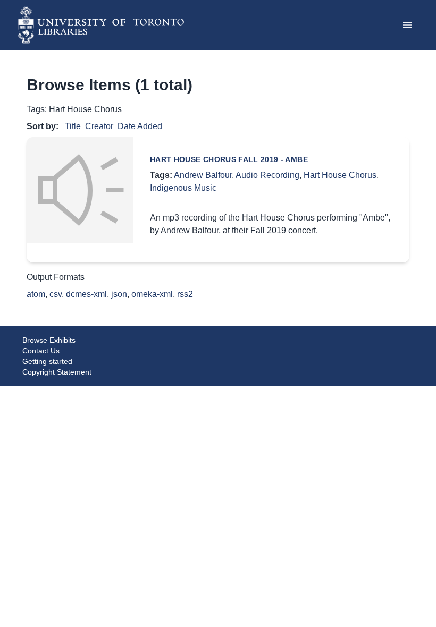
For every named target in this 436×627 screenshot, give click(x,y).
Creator (99, 126)
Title (73, 126)
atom (36, 294)
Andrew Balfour (203, 175)
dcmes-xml (86, 294)
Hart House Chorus (340, 175)
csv (55, 294)
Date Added (140, 126)
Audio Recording (267, 175)
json (119, 294)
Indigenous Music (183, 187)
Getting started (47, 361)
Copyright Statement (56, 372)
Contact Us (41, 350)
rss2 (185, 294)
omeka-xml (152, 294)
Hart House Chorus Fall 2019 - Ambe (229, 159)
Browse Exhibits (49, 340)
